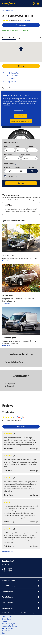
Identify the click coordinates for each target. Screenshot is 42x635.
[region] (21, 108)
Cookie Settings (18, 110)
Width (6, 147)
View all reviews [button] (8, 552)
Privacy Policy (7, 104)
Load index (8, 155)
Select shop (22, 25)
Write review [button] (21, 427)
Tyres (20, 38)
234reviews (26, 20)
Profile (18, 147)
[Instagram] (10, 569)
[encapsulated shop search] (33, 3)
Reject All (20, 115)
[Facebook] (4, 569)
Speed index (25, 155)
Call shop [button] (21, 66)
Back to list (9, 11)
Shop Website (11, 82)
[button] (38, 3)
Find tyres (21, 183)
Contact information (9, 38)
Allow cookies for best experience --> (21, 121)
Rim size (30, 147)
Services (27, 38)
